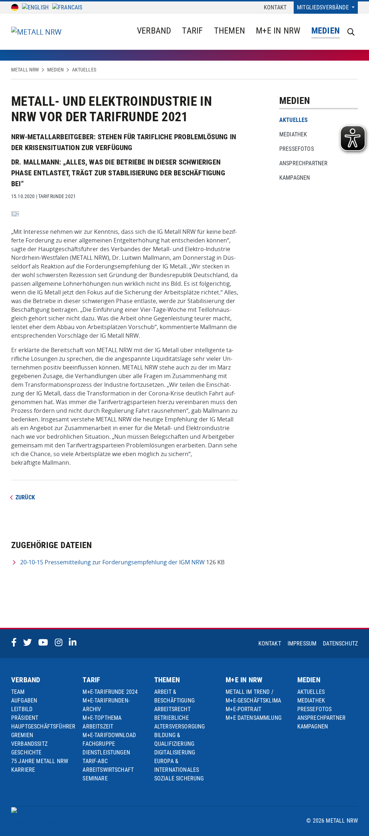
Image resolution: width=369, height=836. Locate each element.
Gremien (22, 735)
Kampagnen (294, 177)
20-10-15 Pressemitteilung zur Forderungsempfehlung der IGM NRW (112, 562)
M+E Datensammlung (253, 717)
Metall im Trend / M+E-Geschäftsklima (253, 696)
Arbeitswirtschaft (108, 769)
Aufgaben (24, 700)
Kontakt (275, 7)
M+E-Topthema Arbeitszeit (102, 722)
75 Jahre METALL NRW (39, 761)
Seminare (95, 778)
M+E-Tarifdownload (109, 735)
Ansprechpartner (303, 163)
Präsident (24, 717)
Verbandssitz (29, 743)
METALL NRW (25, 70)
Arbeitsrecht (172, 709)
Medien (325, 31)
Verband (154, 31)
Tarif (192, 31)
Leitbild (21, 709)
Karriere (23, 769)
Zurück (25, 497)
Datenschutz (340, 643)
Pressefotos (296, 148)
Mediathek (293, 134)
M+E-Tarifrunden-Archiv (106, 705)
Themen (229, 31)
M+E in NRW (278, 31)
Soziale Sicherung (179, 778)
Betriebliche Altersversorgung (179, 722)
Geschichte (26, 752)
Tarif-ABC (95, 761)
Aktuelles (84, 70)
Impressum (302, 643)
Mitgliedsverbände (323, 7)
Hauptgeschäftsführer (43, 726)
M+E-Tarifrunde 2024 (110, 691)
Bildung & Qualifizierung (174, 739)
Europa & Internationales (176, 765)
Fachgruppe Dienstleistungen (106, 748)
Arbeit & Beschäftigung (174, 696)
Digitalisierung (174, 752)
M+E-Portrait (243, 709)
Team (18, 691)
